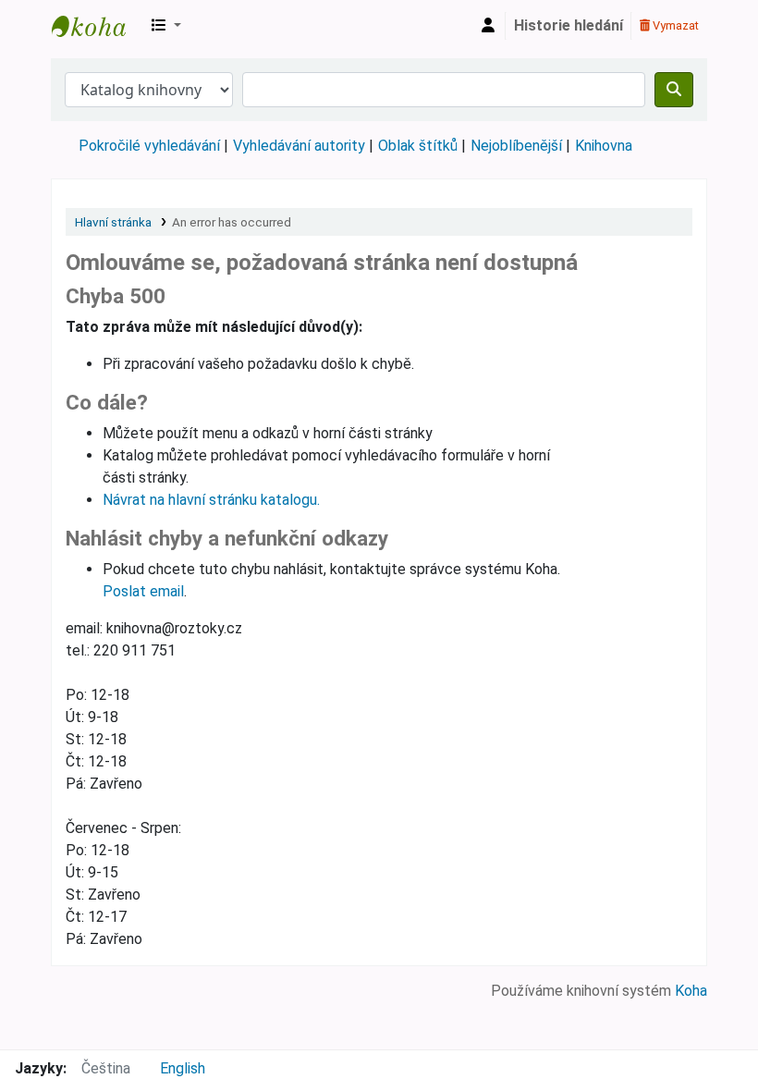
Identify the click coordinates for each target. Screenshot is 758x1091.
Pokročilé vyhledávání (149, 145)
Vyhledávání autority (299, 145)
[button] (166, 25)
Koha (691, 990)
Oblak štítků (418, 145)
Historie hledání (568, 25)
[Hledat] (673, 89)
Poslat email (143, 591)
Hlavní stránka (113, 222)
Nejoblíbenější (516, 145)
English (182, 1068)
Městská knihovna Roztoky (98, 25)
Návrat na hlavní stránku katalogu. (211, 500)
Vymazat (674, 25)
